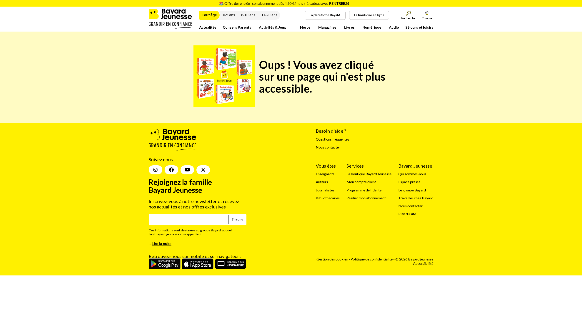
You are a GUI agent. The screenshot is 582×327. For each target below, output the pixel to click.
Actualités (207, 27)
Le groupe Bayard (412, 190)
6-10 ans (248, 15)
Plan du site (407, 214)
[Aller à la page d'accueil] (170, 27)
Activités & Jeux (272, 27)
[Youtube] (187, 169)
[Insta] (155, 169)
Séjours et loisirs (419, 27)
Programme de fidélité (363, 190)
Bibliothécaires (328, 198)
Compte (427, 18)
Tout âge (209, 15)
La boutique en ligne (369, 15)
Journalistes (325, 190)
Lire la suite (161, 244)
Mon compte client (361, 182)
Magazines (327, 27)
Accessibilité (423, 263)
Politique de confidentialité (372, 259)
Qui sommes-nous (412, 174)
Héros (305, 27)
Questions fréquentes (332, 139)
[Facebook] (171, 169)
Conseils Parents (237, 27)
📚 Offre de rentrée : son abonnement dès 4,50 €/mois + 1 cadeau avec (284, 3)
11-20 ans (269, 15)
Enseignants (325, 174)
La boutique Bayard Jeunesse (368, 174)
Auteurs (322, 182)
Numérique (371, 27)
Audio (394, 27)
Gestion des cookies (332, 259)
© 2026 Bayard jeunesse (414, 259)
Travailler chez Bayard (415, 198)
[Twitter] (203, 169)
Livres (349, 27)
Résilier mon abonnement (366, 198)
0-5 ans (229, 15)
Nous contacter (328, 147)
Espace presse (409, 182)
